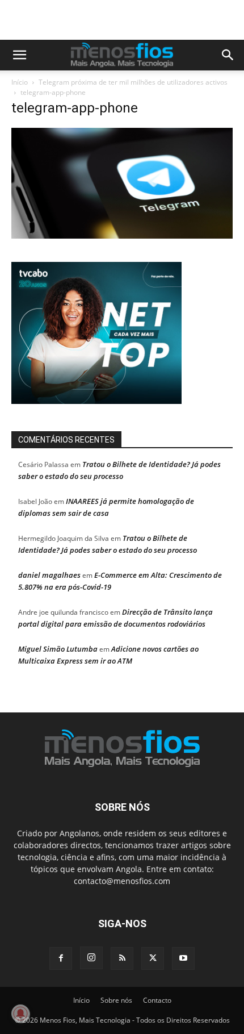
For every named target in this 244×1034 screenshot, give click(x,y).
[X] (152, 958)
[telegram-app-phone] (122, 235)
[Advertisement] (127, 20)
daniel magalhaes (49, 575)
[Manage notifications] (20, 1013)
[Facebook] (60, 958)
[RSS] (122, 958)
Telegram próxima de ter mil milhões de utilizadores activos (133, 82)
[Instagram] (91, 958)
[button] (19, 55)
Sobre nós (116, 1000)
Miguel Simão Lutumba (58, 649)
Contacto (157, 1000)
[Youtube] (183, 958)
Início (19, 82)
